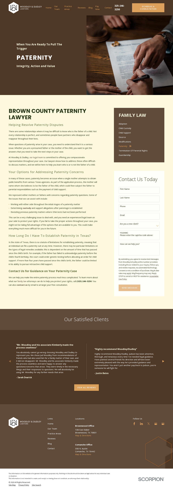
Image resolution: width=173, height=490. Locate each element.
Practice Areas (54, 433)
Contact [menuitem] (108, 7)
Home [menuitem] (48, 7)
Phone (123, 206)
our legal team (36, 157)
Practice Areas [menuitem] (68, 7)
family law (21, 281)
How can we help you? (129, 244)
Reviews (52, 438)
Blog (50, 443)
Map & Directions (83, 435)
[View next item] (163, 361)
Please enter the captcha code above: (136, 235)
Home (50, 423)
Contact (51, 448)
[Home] (25, 7)
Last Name (125, 198)
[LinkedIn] (141, 423)
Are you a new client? (129, 224)
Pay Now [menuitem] (97, 7)
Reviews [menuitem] (82, 7)
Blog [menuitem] (90, 7)
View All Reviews (86, 387)
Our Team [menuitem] (57, 7)
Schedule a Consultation (148, 7)
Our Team (52, 428)
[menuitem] (139, 124)
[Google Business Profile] (155, 423)
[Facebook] (134, 423)
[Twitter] (148, 423)
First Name (125, 189)
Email (122, 215)
